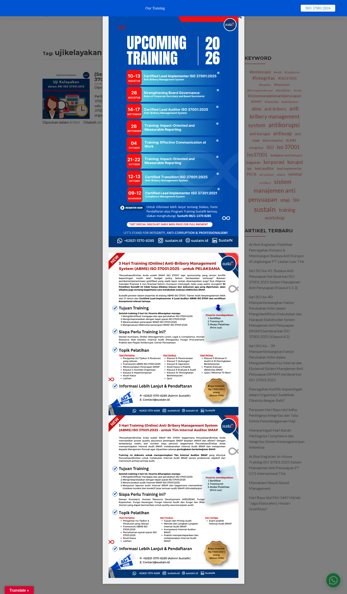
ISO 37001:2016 (317, 8)
